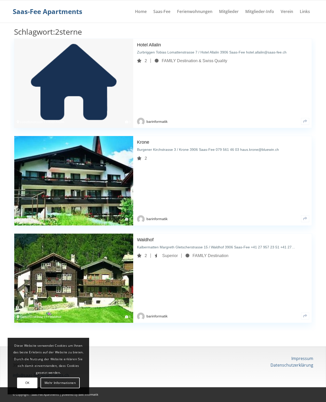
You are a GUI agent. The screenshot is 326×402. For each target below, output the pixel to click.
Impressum (302, 358)
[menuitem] (141, 11)
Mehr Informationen (60, 383)
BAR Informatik (88, 394)
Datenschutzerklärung (291, 365)
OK (27, 383)
